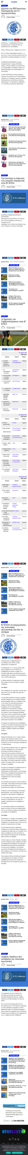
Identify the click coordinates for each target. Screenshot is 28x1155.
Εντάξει (8, 1152)
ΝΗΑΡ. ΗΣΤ (15, 394)
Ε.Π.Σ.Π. (13, 1143)
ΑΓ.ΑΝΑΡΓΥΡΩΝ (16, 388)
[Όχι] (26, 1149)
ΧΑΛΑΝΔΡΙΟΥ (15, 375)
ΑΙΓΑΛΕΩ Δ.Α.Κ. (16, 522)
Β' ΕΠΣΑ (12, 899)
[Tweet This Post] (11, 40)
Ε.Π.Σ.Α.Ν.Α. (24, 1143)
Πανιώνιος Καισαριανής (7, 121)
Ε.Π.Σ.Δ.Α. (18, 1143)
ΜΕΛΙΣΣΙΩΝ (15, 409)
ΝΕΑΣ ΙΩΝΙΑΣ (15, 511)
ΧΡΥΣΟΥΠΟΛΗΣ (16, 381)
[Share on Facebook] (4, 40)
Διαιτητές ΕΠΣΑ (14, 567)
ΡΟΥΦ (13, 449)
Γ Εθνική (3, 1143)
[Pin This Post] (17, 40)
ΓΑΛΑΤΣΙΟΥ (15, 490)
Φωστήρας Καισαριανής (7, 1052)
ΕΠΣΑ (11, 261)
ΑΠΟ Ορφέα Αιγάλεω (15, 1050)
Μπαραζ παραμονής (19, 261)
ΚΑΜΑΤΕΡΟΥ (15, 401)
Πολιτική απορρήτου (17, 1152)
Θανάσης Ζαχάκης (11, 17)
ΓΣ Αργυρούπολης (14, 119)
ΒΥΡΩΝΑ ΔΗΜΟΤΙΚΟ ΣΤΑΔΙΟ (15, 505)
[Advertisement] (14, 100)
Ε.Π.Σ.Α (8, 1143)
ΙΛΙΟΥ (13, 443)
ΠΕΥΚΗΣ (14, 423)
